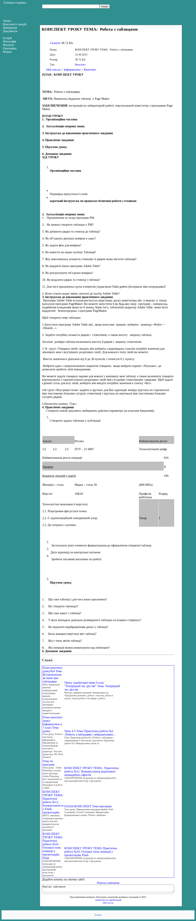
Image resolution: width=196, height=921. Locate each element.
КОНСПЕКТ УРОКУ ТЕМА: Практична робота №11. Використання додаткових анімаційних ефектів (91, 771)
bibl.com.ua (53, 69)
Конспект (80, 64)
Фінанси (8, 45)
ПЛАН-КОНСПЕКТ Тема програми (88, 806)
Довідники (10, 27)
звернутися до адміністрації (108, 900)
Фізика (7, 51)
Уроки (7, 20)
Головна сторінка (14, 2)
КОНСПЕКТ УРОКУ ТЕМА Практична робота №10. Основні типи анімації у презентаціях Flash (53, 846)
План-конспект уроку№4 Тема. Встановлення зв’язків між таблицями (53, 674)
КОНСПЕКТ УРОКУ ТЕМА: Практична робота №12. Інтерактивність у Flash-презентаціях (53, 802)
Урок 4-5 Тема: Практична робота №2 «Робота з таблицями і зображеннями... (89, 732)
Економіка (9, 48)
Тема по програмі (48, 762)
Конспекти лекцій (14, 24)
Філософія (9, 41)
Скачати (55, 43)
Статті (98, 915)
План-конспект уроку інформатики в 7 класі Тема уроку (52, 724)
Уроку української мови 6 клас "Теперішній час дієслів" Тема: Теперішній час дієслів (92, 686)
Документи (10, 31)
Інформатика (72, 69)
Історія (7, 38)
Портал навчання (108, 882)
